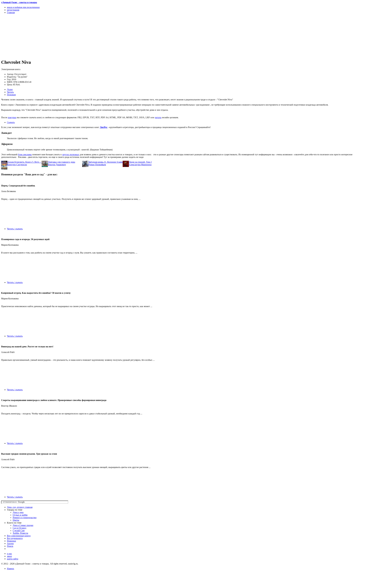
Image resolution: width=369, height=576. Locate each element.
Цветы (16, 520)
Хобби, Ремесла (20, 533)
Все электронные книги (19, 535)
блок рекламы (25, 154)
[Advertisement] (87, 36)
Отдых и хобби (20, 515)
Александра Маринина (140, 164)
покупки (12, 117)
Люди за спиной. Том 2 (140, 162)
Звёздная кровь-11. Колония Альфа (105, 162)
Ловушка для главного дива (61, 162)
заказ (9, 556)
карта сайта (12, 559)
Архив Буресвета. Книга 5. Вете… (24, 162)
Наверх (10, 568)
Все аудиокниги (15, 538)
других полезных (70, 154)
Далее (10, 89)
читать (158, 117)
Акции (10, 543)
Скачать (11, 122)
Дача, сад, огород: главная (19, 507)
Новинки (11, 541)
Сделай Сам (19, 530)
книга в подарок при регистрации (23, 7)
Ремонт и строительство (24, 517)
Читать (10, 92)
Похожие (11, 94)
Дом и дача (18, 512)
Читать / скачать (15, 229)
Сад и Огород (19, 528)
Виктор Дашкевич (57, 164)
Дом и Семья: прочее (23, 525)
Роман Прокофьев (97, 164)
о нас (9, 553)
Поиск (10, 546)
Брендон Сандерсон (17, 164)
